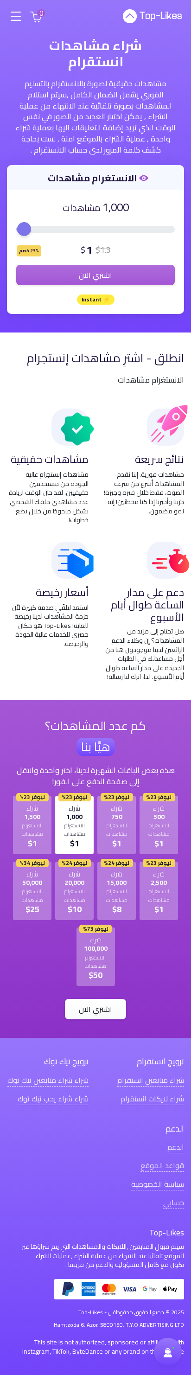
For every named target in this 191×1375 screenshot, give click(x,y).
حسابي (173, 1202)
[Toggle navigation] (15, 16)
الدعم (175, 1146)
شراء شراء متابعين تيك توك (48, 1080)
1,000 (115, 207)
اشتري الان (95, 275)
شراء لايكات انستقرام (152, 1098)
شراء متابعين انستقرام (150, 1080)
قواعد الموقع (162, 1165)
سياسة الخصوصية (157, 1183)
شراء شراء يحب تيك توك (53, 1098)
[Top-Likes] (152, 16)
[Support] (168, 1352)
